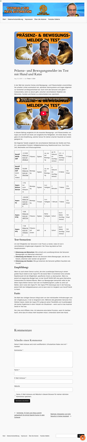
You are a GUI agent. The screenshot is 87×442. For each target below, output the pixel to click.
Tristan (29, 78)
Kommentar (18, 350)
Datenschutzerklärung (15, 19)
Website (17, 386)
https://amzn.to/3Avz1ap (25, 173)
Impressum (29, 19)
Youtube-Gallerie (54, 19)
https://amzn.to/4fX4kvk (25, 158)
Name (17, 370)
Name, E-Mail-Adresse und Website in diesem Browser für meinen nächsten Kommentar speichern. (42, 395)
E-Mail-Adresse (20, 378)
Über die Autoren (40, 19)
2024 (33, 78)
